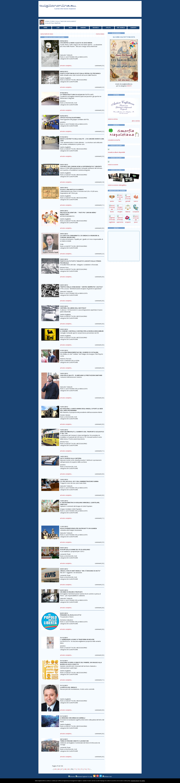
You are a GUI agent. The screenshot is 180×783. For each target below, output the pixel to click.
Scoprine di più (135, 780)
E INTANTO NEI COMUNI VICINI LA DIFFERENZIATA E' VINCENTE (81, 166)
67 (62, 769)
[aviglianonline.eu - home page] (60, 12)
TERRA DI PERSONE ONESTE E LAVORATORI (74, 741)
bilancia (128, 212)
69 (68, 769)
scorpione (136, 212)
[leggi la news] (50, 53)
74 (85, 769)
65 (55, 769)
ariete (112, 201)
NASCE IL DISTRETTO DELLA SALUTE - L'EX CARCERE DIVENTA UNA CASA (82, 140)
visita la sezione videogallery (117, 185)
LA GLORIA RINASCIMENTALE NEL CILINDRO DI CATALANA (79, 352)
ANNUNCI (83, 27)
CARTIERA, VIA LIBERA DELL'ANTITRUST (73, 308)
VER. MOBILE (121, 27)
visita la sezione (113, 164)
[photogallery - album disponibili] (108, 149)
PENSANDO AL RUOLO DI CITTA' (70, 615)
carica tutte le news (46, 34)
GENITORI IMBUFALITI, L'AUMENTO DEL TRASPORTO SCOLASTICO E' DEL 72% (82, 432)
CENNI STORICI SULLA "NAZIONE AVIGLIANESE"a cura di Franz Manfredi (60, 22)
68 (65, 769)
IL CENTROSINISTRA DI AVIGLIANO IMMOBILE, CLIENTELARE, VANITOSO (80, 503)
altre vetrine (136, 121)
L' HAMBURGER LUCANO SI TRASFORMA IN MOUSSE (77, 639)
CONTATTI (133, 27)
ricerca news (100, 34)
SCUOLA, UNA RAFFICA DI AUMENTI (72, 189)
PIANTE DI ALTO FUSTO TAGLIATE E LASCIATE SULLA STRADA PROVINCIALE (80, 262)
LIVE (58, 27)
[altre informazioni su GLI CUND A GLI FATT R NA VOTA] (124, 60)
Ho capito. (142, 780)
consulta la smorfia (114, 140)
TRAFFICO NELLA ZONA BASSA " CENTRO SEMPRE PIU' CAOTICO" (81, 287)
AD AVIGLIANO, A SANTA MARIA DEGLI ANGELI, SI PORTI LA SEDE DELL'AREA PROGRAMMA (81, 409)
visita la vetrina (113, 119)
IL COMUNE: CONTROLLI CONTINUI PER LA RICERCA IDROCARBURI (82, 331)
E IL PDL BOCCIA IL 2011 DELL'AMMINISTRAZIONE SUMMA (79, 481)
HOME (45, 27)
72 (78, 769)
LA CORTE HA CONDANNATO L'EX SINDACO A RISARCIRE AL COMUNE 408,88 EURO (79, 236)
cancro (136, 201)
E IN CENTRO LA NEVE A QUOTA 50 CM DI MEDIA (76, 43)
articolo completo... (66, 65)
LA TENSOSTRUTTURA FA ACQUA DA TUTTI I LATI (76, 94)
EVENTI (129, 86)
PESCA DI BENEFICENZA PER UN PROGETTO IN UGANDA (78, 528)
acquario (128, 222)
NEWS (70, 27)
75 (88, 769)
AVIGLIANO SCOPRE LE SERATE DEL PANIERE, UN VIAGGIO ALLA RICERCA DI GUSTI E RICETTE (81, 663)
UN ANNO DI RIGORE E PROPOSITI (71, 592)
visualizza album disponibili (116, 152)
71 (75, 769)
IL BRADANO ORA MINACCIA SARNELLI (72, 718)
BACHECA (96, 27)
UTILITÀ (108, 27)
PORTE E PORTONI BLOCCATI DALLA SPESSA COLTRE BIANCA (80, 73)
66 (59, 769)
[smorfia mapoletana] (123, 137)
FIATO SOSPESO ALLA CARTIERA (70, 458)
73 (81, 769)
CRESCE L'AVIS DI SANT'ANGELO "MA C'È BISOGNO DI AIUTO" (80, 571)
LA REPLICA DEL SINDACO (68, 687)
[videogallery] (123, 182)
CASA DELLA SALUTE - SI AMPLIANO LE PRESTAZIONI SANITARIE (81, 375)
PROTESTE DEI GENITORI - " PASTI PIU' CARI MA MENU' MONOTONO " (78, 213)
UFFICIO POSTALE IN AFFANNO (70, 117)
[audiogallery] (108, 162)
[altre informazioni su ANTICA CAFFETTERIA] (123, 107)
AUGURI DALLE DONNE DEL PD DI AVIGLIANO (75, 549)
